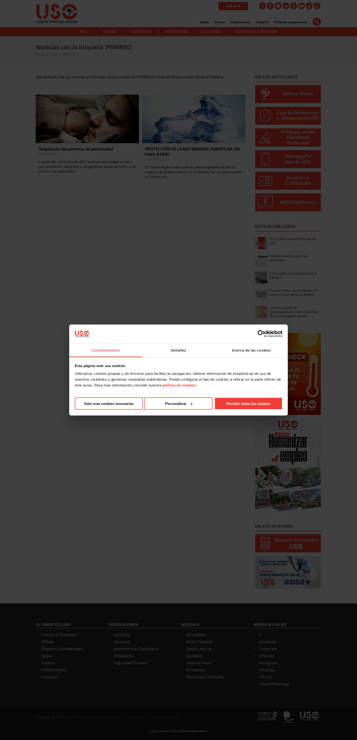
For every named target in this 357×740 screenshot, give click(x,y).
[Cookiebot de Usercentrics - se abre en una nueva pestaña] (261, 333)
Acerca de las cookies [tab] (251, 349)
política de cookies (179, 385)
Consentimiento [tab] (105, 349)
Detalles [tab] (178, 349)
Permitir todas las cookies (248, 404)
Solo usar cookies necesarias (109, 404)
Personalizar (176, 404)
